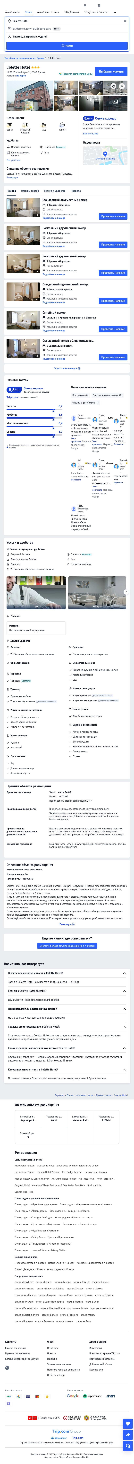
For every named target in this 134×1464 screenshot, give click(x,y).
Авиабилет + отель (48, 12)
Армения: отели (84, 1095)
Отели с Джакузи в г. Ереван (30, 1269)
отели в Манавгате (24, 1288)
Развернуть (12, 177)
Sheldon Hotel (94, 1185)
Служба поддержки (15, 1348)
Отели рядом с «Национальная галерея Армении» (86, 1204)
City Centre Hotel (45, 1165)
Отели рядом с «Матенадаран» (31, 1211)
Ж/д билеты (72, 12)
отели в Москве (75, 1301)
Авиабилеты (12, 12)
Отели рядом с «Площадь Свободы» (34, 1217)
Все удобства (13, 160)
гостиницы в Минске (25, 1295)
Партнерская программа (102, 1359)
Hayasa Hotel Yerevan (96, 1172)
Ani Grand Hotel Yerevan (64, 1178)
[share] (128, 1435)
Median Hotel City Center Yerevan (32, 1178)
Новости (51, 1353)
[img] (30, 96)
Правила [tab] (76, 190)
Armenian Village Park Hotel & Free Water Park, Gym (58, 1185)
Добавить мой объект (100, 1364)
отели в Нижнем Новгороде (55, 1308)
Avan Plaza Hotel (105, 1178)
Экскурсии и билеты (96, 12)
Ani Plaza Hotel (86, 1178)
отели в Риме (66, 1295)
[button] (92, 5)
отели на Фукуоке (24, 1301)
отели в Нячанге (64, 1321)
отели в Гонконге (69, 1315)
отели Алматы (88, 1315)
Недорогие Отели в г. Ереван (30, 1263)
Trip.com (59, 1095)
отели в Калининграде (26, 1308)
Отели (28, 12)
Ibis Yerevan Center (24, 1172)
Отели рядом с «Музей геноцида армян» (36, 1204)
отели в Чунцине (84, 1295)
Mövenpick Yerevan (24, 1165)
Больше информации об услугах (22, 1359)
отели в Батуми (50, 1315)
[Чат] (128, 1446)
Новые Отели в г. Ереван (61, 1263)
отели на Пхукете (104, 1295)
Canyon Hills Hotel (24, 1192)
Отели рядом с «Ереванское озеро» (74, 1217)
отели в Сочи (92, 1301)
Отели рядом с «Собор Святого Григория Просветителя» (44, 1237)
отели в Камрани (47, 1295)
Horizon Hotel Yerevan (48, 1172)
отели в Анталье (100, 1282)
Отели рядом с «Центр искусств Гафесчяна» (37, 1224)
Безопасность (96, 1369)
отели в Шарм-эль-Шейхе (50, 1288)
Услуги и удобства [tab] (54, 190)
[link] (85, 5)
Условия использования (59, 1364)
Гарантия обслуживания (17, 1353)
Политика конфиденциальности (63, 1369)
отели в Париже (94, 1288)
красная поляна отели (102, 1308)
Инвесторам (95, 1348)
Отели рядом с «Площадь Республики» (70, 1211)
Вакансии (52, 1359)
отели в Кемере (63, 1282)
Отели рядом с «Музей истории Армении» (37, 1230)
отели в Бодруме (24, 1321)
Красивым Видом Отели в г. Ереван (95, 1263)
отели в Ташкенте (44, 1321)
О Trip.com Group (56, 1375)
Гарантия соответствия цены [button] (77, 74)
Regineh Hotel (22, 1185)
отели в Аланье (81, 1282)
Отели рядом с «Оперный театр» (80, 1224)
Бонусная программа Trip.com (104, 1353)
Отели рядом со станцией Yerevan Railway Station (40, 1250)
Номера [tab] (11, 190)
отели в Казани (80, 1308)
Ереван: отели (103, 1095)
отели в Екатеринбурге (27, 1315)
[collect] (128, 1424)
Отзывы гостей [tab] (30, 190)
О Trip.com (52, 1348)
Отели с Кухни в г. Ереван (60, 1269)
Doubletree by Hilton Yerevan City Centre (78, 1165)
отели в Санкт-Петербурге (50, 1301)
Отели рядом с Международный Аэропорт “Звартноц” (43, 1243)
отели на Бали (83, 1321)
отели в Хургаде (75, 1288)
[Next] (126, 592)
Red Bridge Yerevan (72, 1172)
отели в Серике (44, 1282)
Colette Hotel (18, 67)
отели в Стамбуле (24, 1282)
